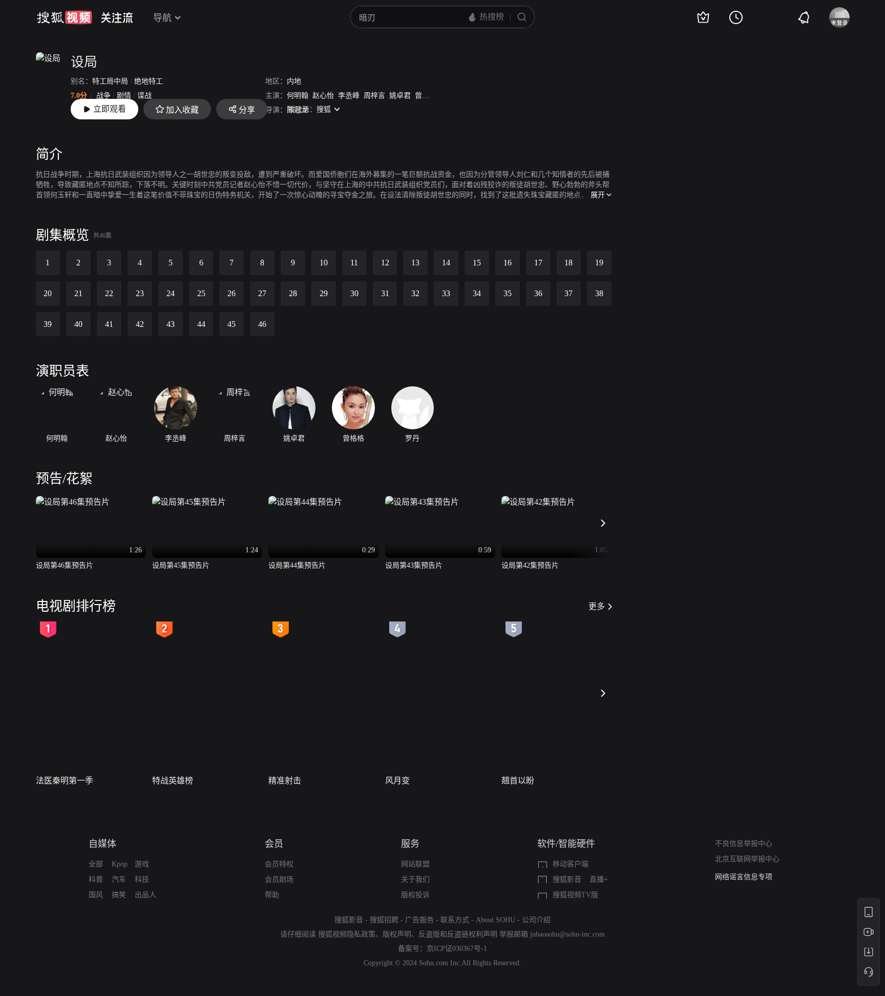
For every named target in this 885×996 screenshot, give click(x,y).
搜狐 (324, 109)
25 (201, 293)
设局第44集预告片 (297, 565)
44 (201, 324)
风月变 (397, 780)
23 (140, 293)
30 (354, 293)
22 (109, 293)
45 (231, 324)
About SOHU (495, 920)
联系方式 (454, 920)
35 (507, 293)
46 (262, 324)
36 (538, 293)
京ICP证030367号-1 (457, 948)
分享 (247, 110)
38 (599, 293)
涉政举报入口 (736, 877)
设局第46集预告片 (64, 565)
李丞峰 (349, 95)
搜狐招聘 (384, 920)
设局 (84, 62)
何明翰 (297, 95)
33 (446, 293)
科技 (142, 879)
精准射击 (284, 780)
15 (477, 262)
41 (109, 324)
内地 (294, 81)
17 (538, 262)
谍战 (144, 95)
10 (324, 262)
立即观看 (109, 109)
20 (48, 293)
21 (78, 293)
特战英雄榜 (172, 780)
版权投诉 (415, 895)
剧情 (124, 95)
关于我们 (415, 879)
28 (293, 293)
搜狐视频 (64, 17)
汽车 (119, 879)
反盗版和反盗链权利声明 (457, 934)
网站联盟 (415, 864)
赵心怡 (323, 95)
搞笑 (119, 895)
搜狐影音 (567, 879)
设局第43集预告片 (413, 565)
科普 (96, 879)
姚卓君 (400, 95)
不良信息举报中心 (743, 843)
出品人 (145, 895)
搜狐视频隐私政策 (346, 934)
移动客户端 (570, 864)
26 (231, 293)
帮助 (272, 895)
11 (354, 262)
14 (446, 262)
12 (385, 262)
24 (170, 293)
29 (324, 293)
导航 (162, 18)
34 (477, 293)
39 (48, 324)
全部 (96, 864)
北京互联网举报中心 (747, 859)
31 (385, 293)
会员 (274, 844)
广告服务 (419, 920)
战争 (103, 95)
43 (170, 324)
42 (140, 324)
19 (599, 262)
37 (568, 293)
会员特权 (279, 864)
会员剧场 (279, 879)
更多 (596, 606)
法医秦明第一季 (64, 780)
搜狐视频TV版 (575, 895)
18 (568, 262)
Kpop (120, 864)
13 (415, 262)
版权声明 (397, 934)
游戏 (142, 864)
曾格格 (425, 95)
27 (262, 293)
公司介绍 (536, 920)
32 (415, 293)
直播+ (598, 879)
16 (507, 262)
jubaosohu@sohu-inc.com (567, 934)
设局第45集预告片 (180, 565)
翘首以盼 (517, 780)
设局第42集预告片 (530, 565)
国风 (96, 895)
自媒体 (102, 844)
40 (78, 324)
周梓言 (374, 95)
